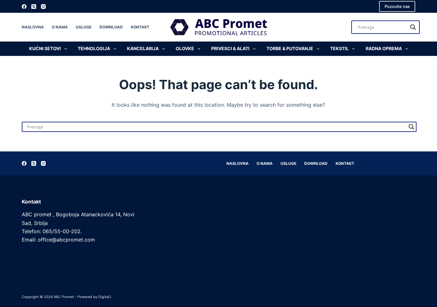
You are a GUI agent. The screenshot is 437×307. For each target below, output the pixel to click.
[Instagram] (43, 6)
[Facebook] (24, 6)
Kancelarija (143, 48)
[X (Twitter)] (33, 6)
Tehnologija (94, 48)
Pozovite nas (397, 6)
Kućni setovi (45, 48)
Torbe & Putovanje (289, 48)
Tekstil (339, 48)
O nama (60, 27)
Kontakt (140, 27)
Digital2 (104, 297)
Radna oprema (384, 48)
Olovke (185, 48)
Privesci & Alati (230, 48)
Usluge (83, 27)
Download (111, 27)
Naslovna (33, 27)
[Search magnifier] (413, 27)
